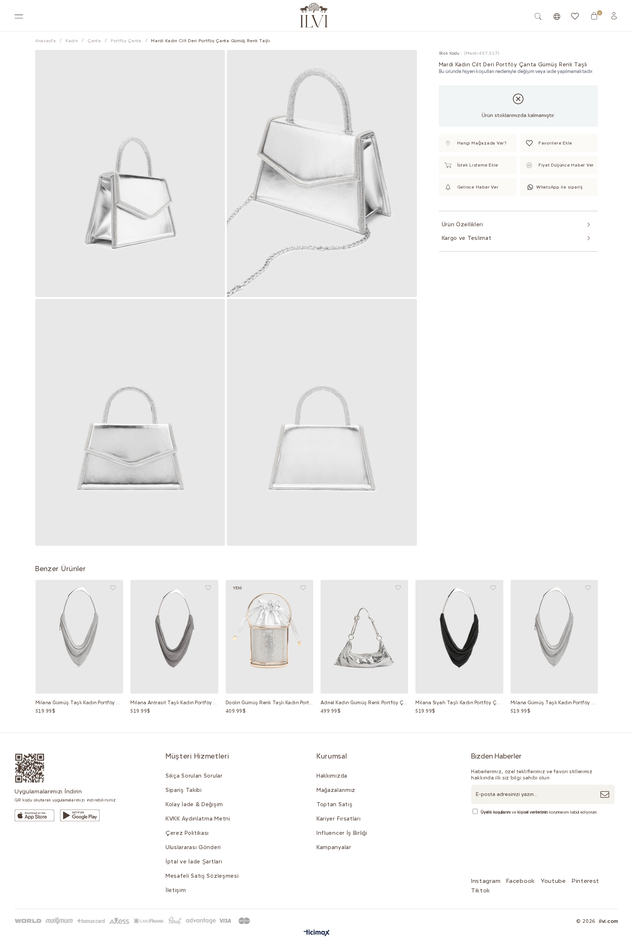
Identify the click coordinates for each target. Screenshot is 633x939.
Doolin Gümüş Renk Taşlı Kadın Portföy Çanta (269, 702)
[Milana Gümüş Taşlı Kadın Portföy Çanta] (79, 636)
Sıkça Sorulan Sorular (194, 775)
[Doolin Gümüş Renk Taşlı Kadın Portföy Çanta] (269, 636)
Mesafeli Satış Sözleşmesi (202, 876)
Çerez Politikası (187, 833)
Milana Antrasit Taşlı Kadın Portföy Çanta (174, 702)
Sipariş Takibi (184, 790)
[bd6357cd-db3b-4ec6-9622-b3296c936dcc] (80, 815)
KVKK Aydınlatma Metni (198, 818)
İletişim (176, 890)
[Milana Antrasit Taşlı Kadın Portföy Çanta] (174, 636)
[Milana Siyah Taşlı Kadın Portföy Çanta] (459, 636)
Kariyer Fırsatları (338, 818)
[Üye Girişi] (614, 15)
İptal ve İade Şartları (194, 861)
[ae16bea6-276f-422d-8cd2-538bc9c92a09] (30, 768)
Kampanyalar (333, 847)
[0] (594, 15)
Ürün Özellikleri (462, 224)
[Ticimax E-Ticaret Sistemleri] (317, 933)
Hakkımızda (331, 775)
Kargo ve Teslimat (467, 238)
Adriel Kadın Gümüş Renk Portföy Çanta (364, 702)
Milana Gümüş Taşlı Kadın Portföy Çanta (79, 702)
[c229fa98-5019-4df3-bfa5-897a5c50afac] (134, 921)
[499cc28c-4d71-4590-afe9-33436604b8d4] (34, 815)
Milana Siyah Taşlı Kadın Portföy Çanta (459, 702)
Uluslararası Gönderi (193, 847)
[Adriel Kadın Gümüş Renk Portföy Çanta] (364, 636)
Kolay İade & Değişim (194, 804)
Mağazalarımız (335, 790)
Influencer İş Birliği (341, 833)
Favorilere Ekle (113, 588)
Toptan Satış (334, 804)
